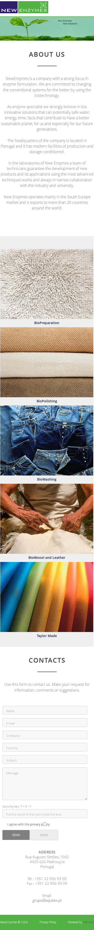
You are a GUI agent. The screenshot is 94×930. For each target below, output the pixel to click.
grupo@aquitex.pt (47, 900)
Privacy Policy (48, 922)
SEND (16, 835)
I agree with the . (28, 824)
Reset (44, 835)
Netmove (88, 922)
